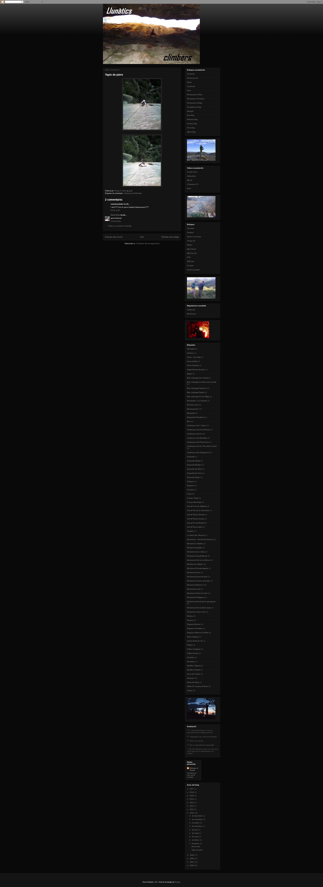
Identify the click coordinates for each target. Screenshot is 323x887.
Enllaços (190, 481)
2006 (192, 865)
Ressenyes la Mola (194, 95)
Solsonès (190, 678)
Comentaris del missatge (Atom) (147, 243)
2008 (192, 858)
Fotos (189, 494)
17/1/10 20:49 (116, 221)
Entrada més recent (113, 237)
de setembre (197, 826)
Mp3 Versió (191, 249)
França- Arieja (192, 498)
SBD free (190, 261)
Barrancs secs (192, 405)
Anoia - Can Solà (193, 357)
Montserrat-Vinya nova (196, 612)
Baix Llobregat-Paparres (196, 388)
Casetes (190, 232)
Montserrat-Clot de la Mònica (198, 560)
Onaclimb (191, 74)
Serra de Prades (193, 674)
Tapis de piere (197, 850)
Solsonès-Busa (193, 682)
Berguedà (191, 413)
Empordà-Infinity (193, 461)
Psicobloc (191, 662)
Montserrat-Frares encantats (198, 581)
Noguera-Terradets (194, 628)
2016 (192, 792)
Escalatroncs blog (194, 107)
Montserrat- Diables (195, 544)
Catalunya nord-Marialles (133, 193)
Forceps (190, 266)
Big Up (189, 180)
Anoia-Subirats (193, 365)
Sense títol (195, 846)
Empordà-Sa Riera (194, 469)
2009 (192, 855)
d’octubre (196, 823)
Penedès (190, 657)
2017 (192, 789)
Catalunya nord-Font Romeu (198, 430)
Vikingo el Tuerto (194, 769)
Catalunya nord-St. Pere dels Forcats (202, 446)
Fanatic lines (192, 172)
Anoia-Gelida (192, 361)
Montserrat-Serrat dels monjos (199, 608)
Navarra (190, 620)
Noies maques (192, 637)
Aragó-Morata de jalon (196, 370)
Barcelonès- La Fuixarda (197, 401)
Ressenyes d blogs (194, 103)
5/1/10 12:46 (115, 210)
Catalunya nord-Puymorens (198, 442)
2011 (192, 809)
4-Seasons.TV (192, 184)
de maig (195, 833)
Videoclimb (191, 176)
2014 (192, 799)
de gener (196, 843)
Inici (142, 237)
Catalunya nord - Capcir (196, 425)
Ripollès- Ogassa (194, 666)
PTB (188, 257)
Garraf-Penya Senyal (195, 519)
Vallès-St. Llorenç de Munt (197, 686)
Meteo (189, 245)
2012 (192, 806)
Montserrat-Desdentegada (197, 568)
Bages (189, 374)
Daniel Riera (115, 215)
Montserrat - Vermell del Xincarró (200, 539)
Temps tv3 (191, 241)
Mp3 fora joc (192, 253)
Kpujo (189, 82)
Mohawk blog (192, 119)
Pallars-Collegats (193, 649)
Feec (189, 90)
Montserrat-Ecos (193, 572)
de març (195, 837)
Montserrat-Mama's (195, 585)
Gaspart (190, 531)
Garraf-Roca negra (194, 527)
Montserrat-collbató (195, 564)
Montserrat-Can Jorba (196, 552)
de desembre (197, 816)
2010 (192, 813)
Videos (189, 690)
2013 (192, 803)
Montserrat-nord (193, 589)
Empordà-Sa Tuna (194, 473)
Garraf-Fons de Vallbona (197, 506)
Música (190, 616)
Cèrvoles (190, 228)
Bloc (188, 421)
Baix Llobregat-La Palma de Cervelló (201, 382)
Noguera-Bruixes (193, 624)
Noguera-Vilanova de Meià (197, 633)
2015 (192, 796)
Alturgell (190, 111)
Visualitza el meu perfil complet (191, 775)
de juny (195, 830)
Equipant (190, 486)
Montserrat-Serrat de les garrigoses (201, 602)
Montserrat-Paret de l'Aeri (197, 593)
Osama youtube (193, 270)
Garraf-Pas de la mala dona (198, 510)
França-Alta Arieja (194, 502)
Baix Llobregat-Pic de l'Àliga (198, 397)
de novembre (197, 819)
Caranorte (191, 86)
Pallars (189, 645)
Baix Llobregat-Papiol (195, 392)
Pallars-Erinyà (192, 653)
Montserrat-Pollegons (195, 597)
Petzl (189, 188)
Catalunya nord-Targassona (198, 452)
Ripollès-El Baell (193, 670)
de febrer (196, 840)
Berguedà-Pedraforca (195, 417)
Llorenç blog (192, 124)
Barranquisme (192, 409)
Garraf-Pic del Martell (195, 523)
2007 (192, 862)
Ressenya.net (192, 78)
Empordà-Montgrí (194, 465)
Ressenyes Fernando (195, 99)
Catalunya (191, 310)
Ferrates (190, 490)
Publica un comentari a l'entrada (119, 226)
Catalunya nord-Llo (194, 434)
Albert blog (191, 132)
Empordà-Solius (193, 477)
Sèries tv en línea (194, 237)
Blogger (177, 882)
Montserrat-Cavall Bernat (197, 556)
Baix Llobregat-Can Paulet (197, 378)
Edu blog (190, 115)
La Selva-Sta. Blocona (196, 535)
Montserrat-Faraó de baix (197, 577)
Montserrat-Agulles (194, 548)
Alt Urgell (190, 349)
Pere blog (191, 128)
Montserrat (191, 314)
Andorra (190, 353)
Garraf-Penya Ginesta (196, 515)
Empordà (190, 457)
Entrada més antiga (170, 237)
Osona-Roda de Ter (195, 641)
